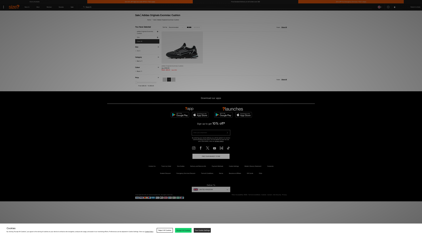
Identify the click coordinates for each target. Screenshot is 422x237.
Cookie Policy (149, 231)
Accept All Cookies (183, 230)
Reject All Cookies (164, 230)
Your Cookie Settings (202, 230)
